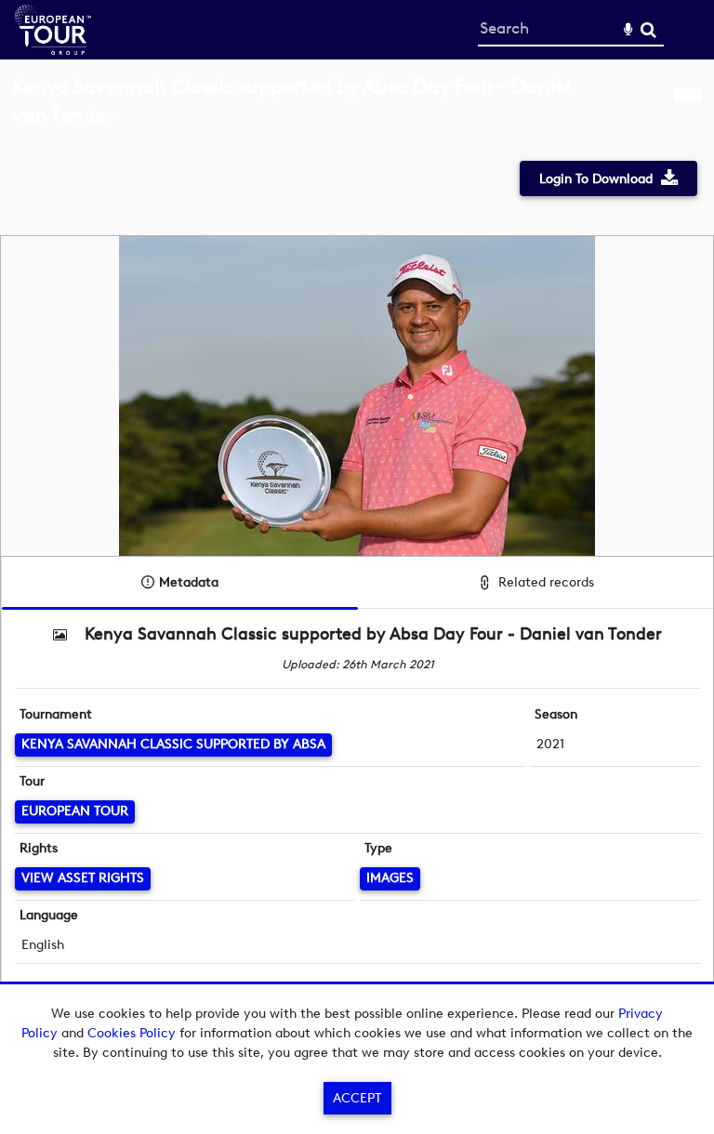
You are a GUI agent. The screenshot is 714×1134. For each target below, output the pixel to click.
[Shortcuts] (688, 111)
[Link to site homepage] (53, 50)
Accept (357, 1098)
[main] (357, 550)
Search (648, 30)
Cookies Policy (131, 1033)
